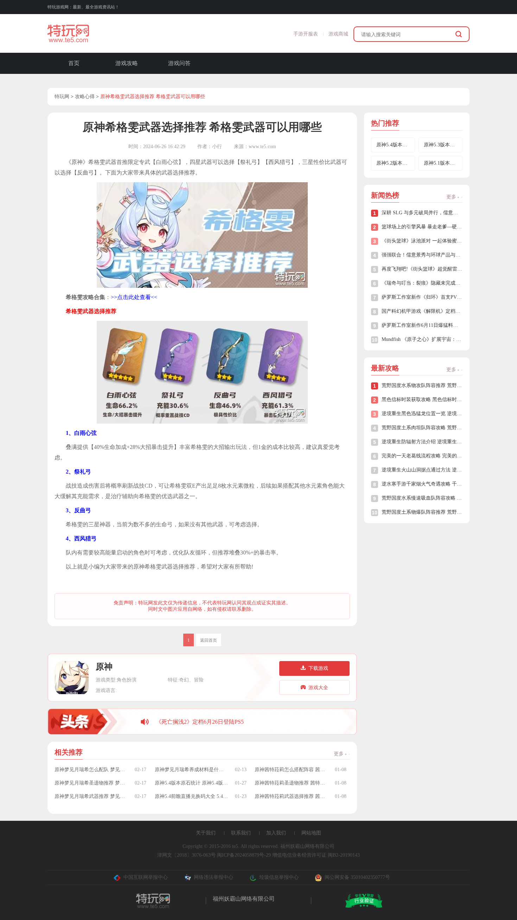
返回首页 (208, 640)
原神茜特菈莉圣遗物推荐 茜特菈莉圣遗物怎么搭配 (291, 783)
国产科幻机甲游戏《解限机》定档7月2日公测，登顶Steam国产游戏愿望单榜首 (422, 311)
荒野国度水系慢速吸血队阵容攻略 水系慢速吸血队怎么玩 (422, 498)
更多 (339, 753)
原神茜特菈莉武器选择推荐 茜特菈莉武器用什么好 (291, 796)
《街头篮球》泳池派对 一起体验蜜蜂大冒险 (422, 240)
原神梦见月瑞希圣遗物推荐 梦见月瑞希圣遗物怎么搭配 (91, 783)
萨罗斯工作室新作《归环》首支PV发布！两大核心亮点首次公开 (422, 297)
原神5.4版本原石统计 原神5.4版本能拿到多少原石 (191, 783)
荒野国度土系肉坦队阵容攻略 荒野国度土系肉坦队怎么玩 (422, 427)
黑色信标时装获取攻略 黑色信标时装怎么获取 (422, 399)
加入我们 (276, 833)
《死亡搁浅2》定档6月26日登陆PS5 (200, 722)
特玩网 (62, 96)
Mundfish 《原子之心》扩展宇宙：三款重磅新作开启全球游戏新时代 (422, 339)
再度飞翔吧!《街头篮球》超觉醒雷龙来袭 (422, 269)
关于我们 (206, 833)
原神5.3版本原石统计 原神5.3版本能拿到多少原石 (443, 144)
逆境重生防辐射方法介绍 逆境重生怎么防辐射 (422, 441)
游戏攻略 (126, 63)
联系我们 (241, 833)
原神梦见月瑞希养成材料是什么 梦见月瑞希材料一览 (191, 769)
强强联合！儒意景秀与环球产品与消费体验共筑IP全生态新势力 (422, 255)
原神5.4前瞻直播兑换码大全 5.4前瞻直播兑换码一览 (191, 796)
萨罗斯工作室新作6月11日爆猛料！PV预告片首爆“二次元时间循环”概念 (422, 325)
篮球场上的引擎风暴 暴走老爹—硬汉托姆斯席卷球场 (422, 226)
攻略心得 (85, 96)
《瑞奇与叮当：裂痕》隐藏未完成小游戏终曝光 (422, 283)
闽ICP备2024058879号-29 (244, 855)
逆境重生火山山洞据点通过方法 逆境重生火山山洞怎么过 (422, 469)
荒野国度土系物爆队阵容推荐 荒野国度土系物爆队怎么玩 (422, 512)
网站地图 (311, 833)
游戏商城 (338, 34)
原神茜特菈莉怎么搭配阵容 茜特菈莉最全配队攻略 (291, 769)
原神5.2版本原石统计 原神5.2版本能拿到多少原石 (395, 163)
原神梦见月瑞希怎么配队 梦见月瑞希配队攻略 (91, 769)
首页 (73, 63)
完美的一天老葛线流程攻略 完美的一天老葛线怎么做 (422, 455)
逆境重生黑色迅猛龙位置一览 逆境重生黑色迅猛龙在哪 (422, 413)
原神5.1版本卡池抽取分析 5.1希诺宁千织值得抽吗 (443, 163)
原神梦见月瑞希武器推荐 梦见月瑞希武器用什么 (91, 796)
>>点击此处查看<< (134, 297)
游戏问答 (179, 63)
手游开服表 (305, 34)
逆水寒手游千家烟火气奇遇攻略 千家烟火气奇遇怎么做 (422, 484)
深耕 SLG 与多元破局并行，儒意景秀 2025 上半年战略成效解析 (422, 212)
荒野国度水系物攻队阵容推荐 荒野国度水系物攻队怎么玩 (422, 385)
